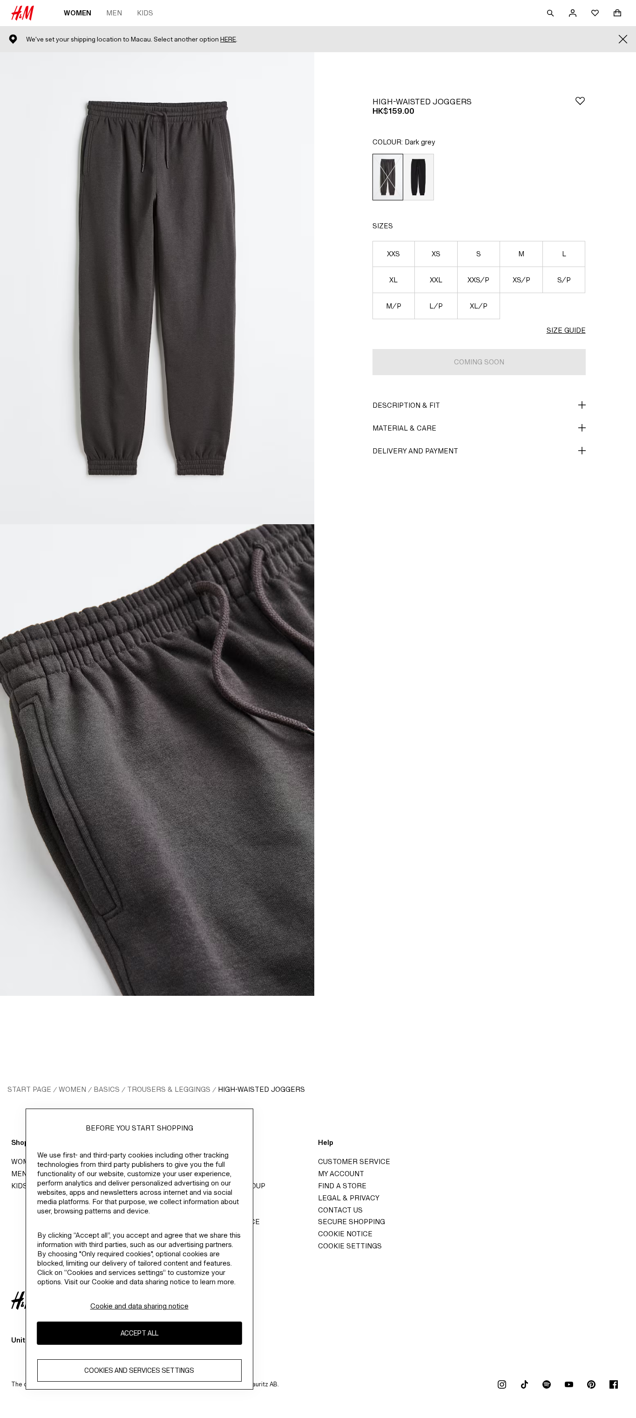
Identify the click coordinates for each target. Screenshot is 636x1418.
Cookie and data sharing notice (139, 1306)
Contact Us (340, 1210)
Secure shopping (351, 1222)
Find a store (342, 1186)
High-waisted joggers (261, 1089)
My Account (341, 1174)
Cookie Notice (345, 1234)
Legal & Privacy (348, 1198)
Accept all (139, 1333)
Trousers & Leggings (168, 1089)
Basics (107, 1089)
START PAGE (29, 1089)
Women (77, 13)
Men (114, 13)
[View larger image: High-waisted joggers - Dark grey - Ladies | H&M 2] (157, 760)
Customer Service (354, 1161)
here (228, 39)
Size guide (566, 330)
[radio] (387, 177)
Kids (145, 13)
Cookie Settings (350, 1246)
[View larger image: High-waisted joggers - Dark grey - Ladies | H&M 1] (157, 288)
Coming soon (479, 362)
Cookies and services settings (139, 1371)
